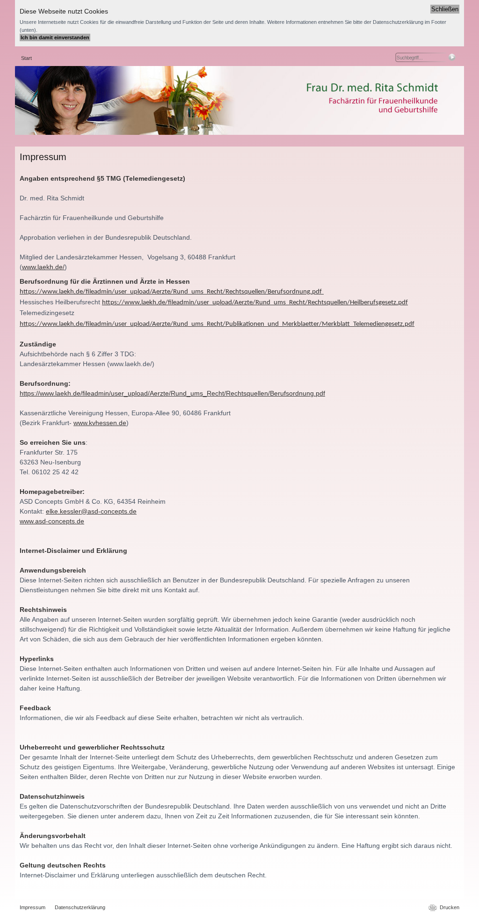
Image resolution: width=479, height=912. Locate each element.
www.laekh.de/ (43, 267)
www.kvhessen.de (99, 423)
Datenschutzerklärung (80, 907)
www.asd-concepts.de (52, 521)
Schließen (444, 9)
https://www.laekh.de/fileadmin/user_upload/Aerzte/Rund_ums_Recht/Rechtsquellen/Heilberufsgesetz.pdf (255, 302)
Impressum (32, 907)
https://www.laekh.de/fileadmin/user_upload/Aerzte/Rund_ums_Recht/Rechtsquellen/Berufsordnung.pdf (172, 393)
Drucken (449, 907)
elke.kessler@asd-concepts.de (91, 511)
